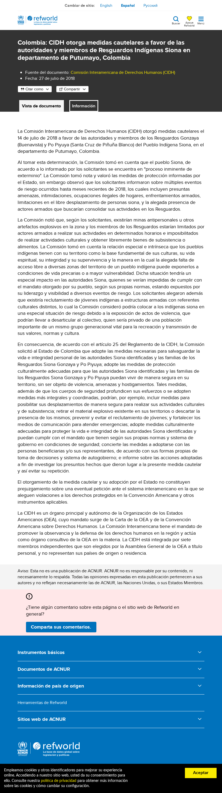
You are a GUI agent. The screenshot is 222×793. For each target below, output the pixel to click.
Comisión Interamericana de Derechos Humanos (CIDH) (123, 72)
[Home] (37, 20)
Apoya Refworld (189, 24)
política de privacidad (58, 781)
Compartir (72, 89)
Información (83, 106)
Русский (150, 5)
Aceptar (200, 773)
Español (128, 5)
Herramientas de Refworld (42, 702)
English (106, 5)
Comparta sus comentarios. (61, 626)
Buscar (176, 23)
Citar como (34, 89)
